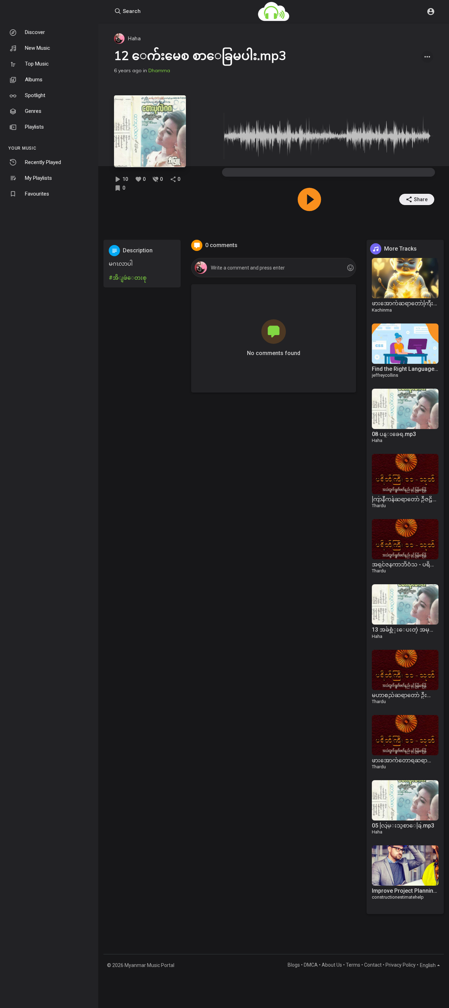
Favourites (37, 194)
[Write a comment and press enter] (273, 268)
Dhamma (159, 70)
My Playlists (38, 178)
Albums (33, 79)
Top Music (37, 64)
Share (421, 199)
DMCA (311, 965)
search (131, 11)
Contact (373, 965)
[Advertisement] (142, 398)
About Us (332, 965)
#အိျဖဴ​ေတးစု (128, 277)
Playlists (34, 127)
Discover (35, 32)
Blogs (294, 965)
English (428, 965)
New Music (37, 48)
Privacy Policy (401, 965)
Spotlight (35, 95)
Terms (353, 965)
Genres (33, 111)
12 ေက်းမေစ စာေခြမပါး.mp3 (200, 55)
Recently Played (43, 162)
